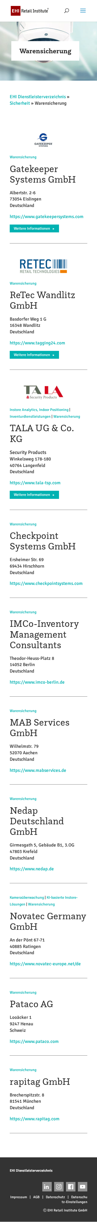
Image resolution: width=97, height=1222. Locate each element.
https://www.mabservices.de (38, 770)
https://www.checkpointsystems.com (46, 583)
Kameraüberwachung (27, 897)
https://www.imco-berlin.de (37, 682)
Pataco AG (31, 1004)
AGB (36, 1197)
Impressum (18, 1197)
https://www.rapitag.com (35, 1119)
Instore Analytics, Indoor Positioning (39, 409)
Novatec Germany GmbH (48, 921)
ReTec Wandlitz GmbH (42, 300)
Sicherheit (20, 103)
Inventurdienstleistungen (30, 416)
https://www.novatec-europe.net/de (45, 964)
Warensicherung (23, 157)
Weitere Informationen (34, 228)
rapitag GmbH (40, 1081)
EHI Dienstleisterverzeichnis (38, 97)
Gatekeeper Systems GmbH (43, 174)
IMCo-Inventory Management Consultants (44, 634)
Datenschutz (55, 1197)
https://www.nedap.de (32, 869)
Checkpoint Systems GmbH (43, 540)
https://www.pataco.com (34, 1041)
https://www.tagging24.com (37, 343)
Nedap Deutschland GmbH (37, 821)
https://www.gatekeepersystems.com (47, 216)
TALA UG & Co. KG (42, 433)
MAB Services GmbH (40, 727)
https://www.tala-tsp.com (35, 483)
